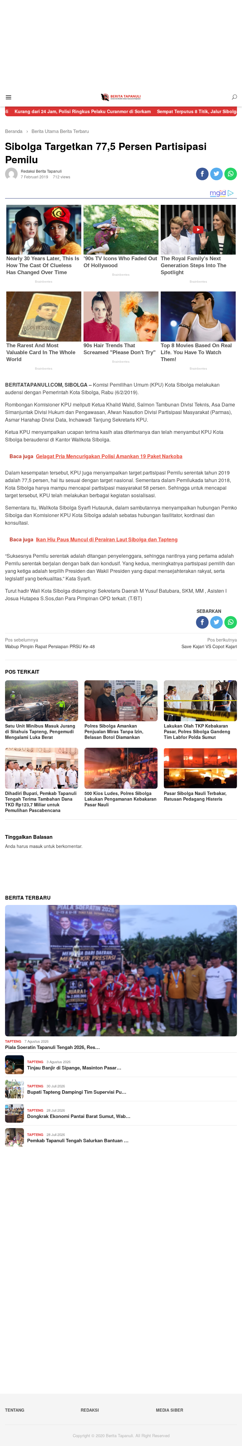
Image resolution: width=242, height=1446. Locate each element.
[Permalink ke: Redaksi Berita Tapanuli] (11, 173)
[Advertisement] (121, 44)
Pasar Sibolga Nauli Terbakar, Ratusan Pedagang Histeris (195, 796)
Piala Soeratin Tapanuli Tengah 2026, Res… (52, 1047)
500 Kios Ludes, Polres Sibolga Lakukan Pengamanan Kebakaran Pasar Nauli (120, 799)
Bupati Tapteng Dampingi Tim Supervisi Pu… (76, 1092)
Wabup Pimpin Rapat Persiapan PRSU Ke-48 (50, 643)
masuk (36, 846)
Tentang (14, 1410)
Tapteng (13, 1041)
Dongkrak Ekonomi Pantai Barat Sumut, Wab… (78, 1116)
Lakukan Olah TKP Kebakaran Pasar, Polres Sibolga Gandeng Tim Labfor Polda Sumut (197, 731)
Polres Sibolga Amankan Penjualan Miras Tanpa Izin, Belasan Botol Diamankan (113, 731)
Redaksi (90, 1410)
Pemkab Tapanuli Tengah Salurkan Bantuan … (78, 1140)
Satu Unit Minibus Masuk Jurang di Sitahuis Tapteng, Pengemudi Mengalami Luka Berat (40, 731)
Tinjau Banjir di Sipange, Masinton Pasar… (74, 1067)
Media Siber (169, 1410)
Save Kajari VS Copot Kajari (209, 643)
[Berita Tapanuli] (121, 97)
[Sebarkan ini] (202, 174)
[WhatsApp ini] (230, 174)
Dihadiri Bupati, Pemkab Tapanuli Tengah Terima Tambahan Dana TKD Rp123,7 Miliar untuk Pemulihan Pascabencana (41, 801)
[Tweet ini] (216, 174)
